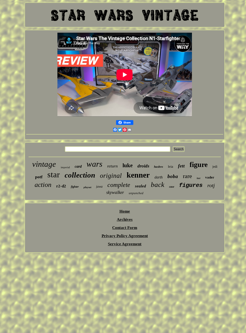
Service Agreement (124, 244)
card (78, 166)
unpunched (136, 193)
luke (128, 165)
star (53, 174)
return (112, 166)
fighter (75, 186)
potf (39, 176)
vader (209, 177)
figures (191, 185)
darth (158, 177)
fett (181, 165)
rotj (211, 185)
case (171, 186)
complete (118, 184)
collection (80, 175)
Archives (125, 219)
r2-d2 (61, 186)
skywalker (115, 192)
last (198, 178)
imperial (65, 167)
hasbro (158, 166)
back (157, 184)
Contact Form (124, 227)
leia (170, 166)
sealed (140, 186)
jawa (99, 186)
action (43, 184)
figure (199, 164)
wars (94, 164)
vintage (44, 164)
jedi (214, 166)
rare (187, 176)
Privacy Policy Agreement (125, 236)
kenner (138, 175)
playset (87, 187)
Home (124, 211)
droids (143, 165)
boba (172, 176)
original (111, 175)
